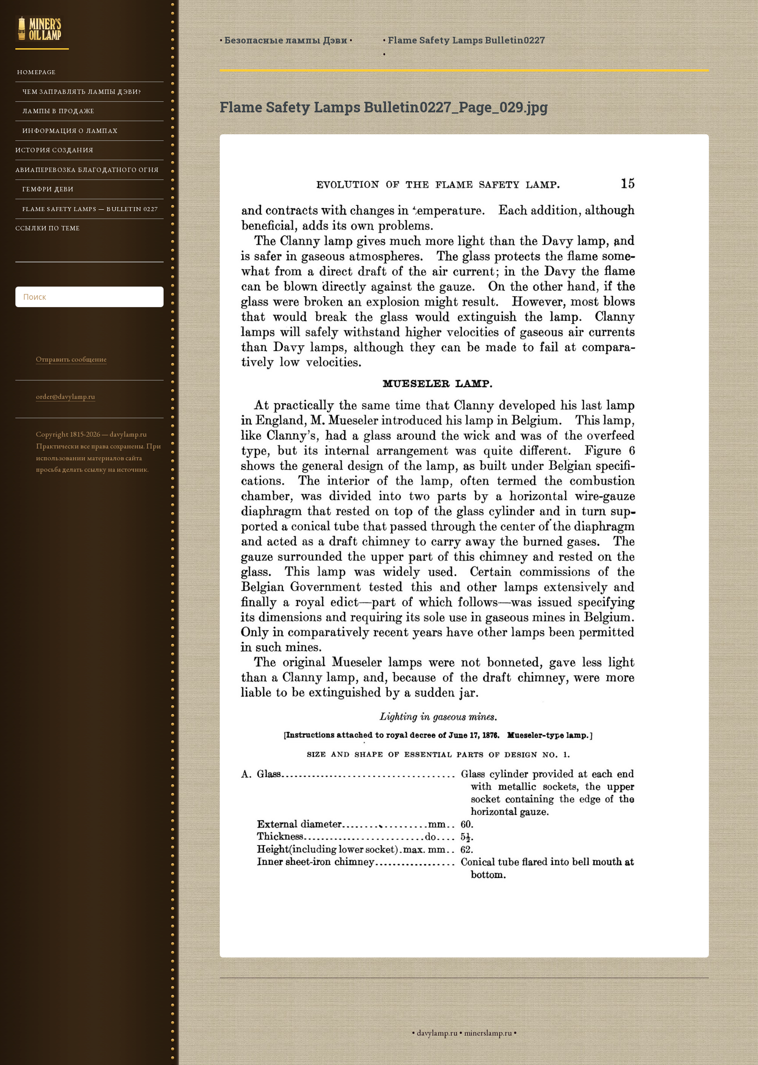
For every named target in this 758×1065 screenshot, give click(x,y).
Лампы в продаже (57, 111)
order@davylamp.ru (65, 396)
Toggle (199, 26)
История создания (54, 150)
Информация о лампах (69, 130)
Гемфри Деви (47, 189)
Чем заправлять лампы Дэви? (81, 91)
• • (286, 40)
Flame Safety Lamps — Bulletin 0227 (89, 208)
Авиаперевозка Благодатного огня (87, 169)
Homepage (35, 72)
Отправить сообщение (71, 359)
